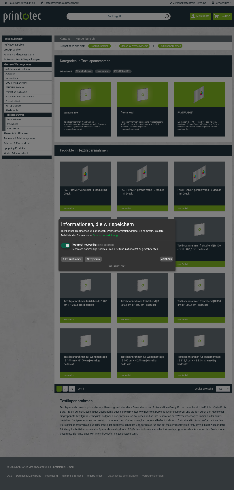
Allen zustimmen (72, 259)
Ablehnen (166, 259)
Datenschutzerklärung (105, 235)
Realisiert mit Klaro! (117, 266)
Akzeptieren (93, 259)
